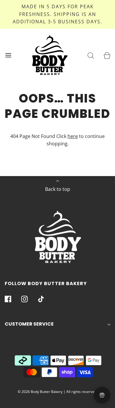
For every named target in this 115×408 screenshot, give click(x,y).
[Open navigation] (8, 55)
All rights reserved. (81, 391)
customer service (29, 324)
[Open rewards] (102, 395)
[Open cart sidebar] (107, 55)
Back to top (57, 189)
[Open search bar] (91, 55)
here (73, 136)
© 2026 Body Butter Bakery (40, 391)
